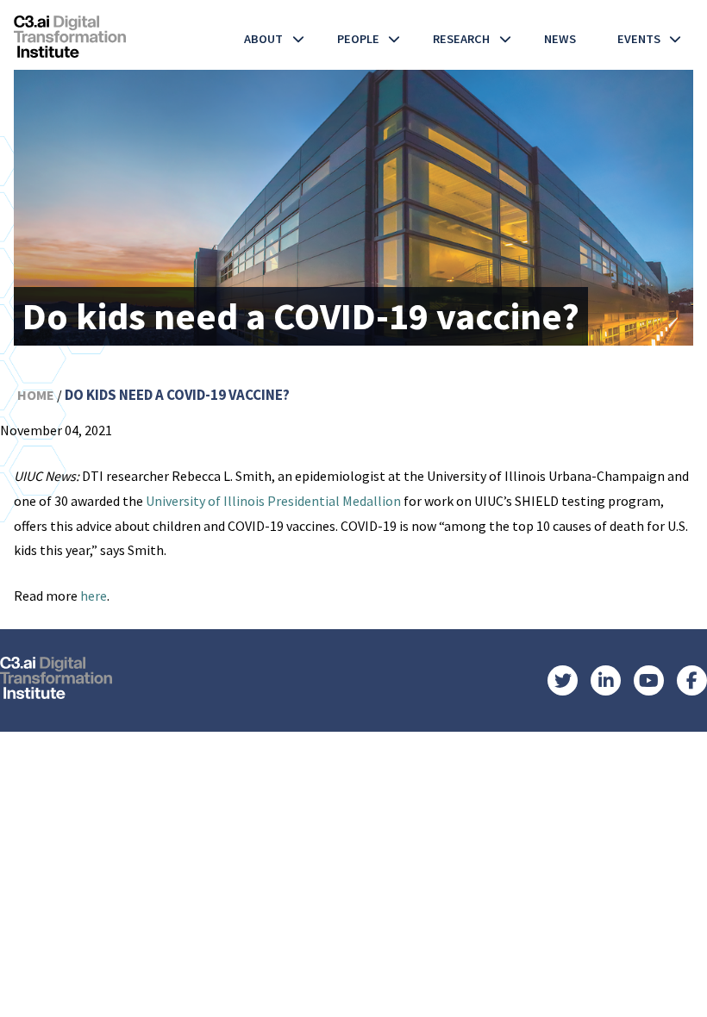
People (358, 39)
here (93, 595)
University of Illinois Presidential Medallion (273, 500)
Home (35, 394)
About (263, 39)
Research (461, 39)
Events (638, 39)
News (560, 39)
